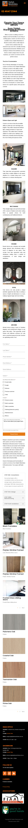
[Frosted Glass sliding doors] (14, 596)
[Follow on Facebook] (5, 773)
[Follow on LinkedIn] (14, 773)
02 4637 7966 (10, 752)
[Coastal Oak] (14, 653)
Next (23, 608)
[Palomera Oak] (14, 629)
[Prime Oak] (14, 701)
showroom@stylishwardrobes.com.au (13, 755)
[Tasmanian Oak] (14, 677)
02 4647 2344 (9, 11)
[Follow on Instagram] (9, 773)
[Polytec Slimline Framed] (14, 548)
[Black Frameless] (14, 524)
